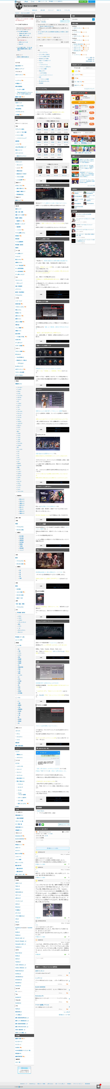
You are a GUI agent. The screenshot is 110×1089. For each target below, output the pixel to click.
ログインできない (19, 375)
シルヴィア (19, 423)
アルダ (18, 433)
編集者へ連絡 (18, 96)
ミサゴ (19, 618)
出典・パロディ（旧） (20, 874)
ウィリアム (19, 395)
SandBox (17, 1047)
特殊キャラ (22, 513)
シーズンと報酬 (42, 68)
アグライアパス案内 (58, 482)
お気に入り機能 (58, 234)
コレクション (19, 775)
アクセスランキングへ (89, 88)
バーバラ (19, 415)
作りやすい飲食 (20, 595)
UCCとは (20, 363)
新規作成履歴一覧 (90, 61)
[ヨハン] (59, 139)
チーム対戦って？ (19, 253)
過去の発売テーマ (19, 65)
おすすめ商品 (43, 73)
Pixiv (16, 922)
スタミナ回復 (19, 592)
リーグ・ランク (58, 385)
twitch (16, 904)
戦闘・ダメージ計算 (19, 214)
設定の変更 (17, 333)
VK (16, 991)
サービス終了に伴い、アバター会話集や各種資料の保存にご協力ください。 (24, 49)
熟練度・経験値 (18, 217)
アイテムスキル (18, 295)
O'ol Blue (17, 973)
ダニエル (46, 129)
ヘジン (18, 409)
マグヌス (19, 421)
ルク (18, 457)
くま (19, 628)
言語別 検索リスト (19, 827)
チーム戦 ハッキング (19, 274)
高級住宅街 (20, 667)
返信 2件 (38, 917)
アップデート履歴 (20, 89)
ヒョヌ (18, 393)
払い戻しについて (58, 800)
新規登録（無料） (83, 1)
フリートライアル (43, 52)
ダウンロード (19, 164)
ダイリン (19, 425)
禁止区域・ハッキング (20, 223)
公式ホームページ (22, 42)
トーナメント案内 (19, 135)
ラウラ (39, 154)
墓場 (19, 673)
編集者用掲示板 (18, 1056)
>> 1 (37, 925)
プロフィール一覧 (19, 821)
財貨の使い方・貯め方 (21, 173)
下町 (19, 715)
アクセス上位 (77, 68)
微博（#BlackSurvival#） (21, 1026)
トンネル (20, 675)
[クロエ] (53, 139)
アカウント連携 (58, 744)
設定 (40, 77)
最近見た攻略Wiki (89, 132)
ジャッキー (19, 387)
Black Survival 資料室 (30, 6)
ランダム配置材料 (58, 294)
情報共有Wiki (24, 1068)
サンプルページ (18, 1041)
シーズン (17, 144)
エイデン (46, 154)
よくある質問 (19, 179)
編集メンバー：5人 (42, 1)
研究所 (19, 691)
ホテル (19, 655)
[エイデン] (46, 152)
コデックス (17, 730)
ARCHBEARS (18, 976)
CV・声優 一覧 (18, 824)
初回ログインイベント (21, 156)
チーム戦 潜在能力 (19, 271)
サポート (57, 798)
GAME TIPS (18, 339)
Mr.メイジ (20, 632)
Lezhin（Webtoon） (19, 964)
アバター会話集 (22, 794)
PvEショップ (19, 283)
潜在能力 (17, 235)
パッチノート (18, 856)
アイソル (56, 175)
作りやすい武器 (20, 529)
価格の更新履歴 (20, 818)
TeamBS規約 (19, 357)
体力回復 (19, 589)
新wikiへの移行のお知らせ (46, 26)
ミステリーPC (20, 766)
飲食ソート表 (19, 598)
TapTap (17, 1008)
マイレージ (19, 769)
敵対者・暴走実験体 (19, 292)
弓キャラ (21, 509)
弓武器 (21, 546)
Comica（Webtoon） (20, 967)
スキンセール (19, 757)
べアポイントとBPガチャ (45, 66)
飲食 (16, 586)
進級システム (58, 341)
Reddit (16, 932)
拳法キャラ (22, 511)
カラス (19, 616)
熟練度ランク (19, 220)
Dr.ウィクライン (21, 630)
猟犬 (19, 624)
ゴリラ (19, 626)
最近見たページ (77, 132)
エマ (18, 461)
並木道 (19, 711)
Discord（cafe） (19, 938)
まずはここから (18, 185)
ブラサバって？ (51, 10)
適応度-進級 (18, 303)
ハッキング (19, 229)
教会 (19, 657)
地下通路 (20, 693)
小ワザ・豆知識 (18, 345)
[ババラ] (48, 172)
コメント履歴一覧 (90, 57)
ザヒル (18, 391)
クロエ (52, 142)
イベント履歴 (18, 859)
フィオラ (19, 389)
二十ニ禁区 (17, 1014)
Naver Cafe (18, 952)
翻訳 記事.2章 (20, 868)
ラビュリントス (18, 280)
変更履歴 (41, 83)
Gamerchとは (32, 1083)
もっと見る (66, 1012)
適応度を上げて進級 (43, 58)
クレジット (19, 772)
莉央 (53, 129)
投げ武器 (21, 542)
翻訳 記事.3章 (20, 871)
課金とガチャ (42, 70)
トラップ (21, 550)
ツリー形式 (50, 833)
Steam (20, 44)
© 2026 (16, 1086)
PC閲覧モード (18, 83)
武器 (16, 523)
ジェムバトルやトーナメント (46, 75)
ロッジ (18, 459)
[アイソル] (56, 172)
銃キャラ (21, 507)
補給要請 (19, 226)
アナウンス (20, 784)
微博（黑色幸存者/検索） (20, 1023)
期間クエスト (58, 428)
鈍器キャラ (22, 503)
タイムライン (19, 736)
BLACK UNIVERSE (19, 838)
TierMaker (17, 947)
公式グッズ (17, 847)
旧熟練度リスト (18, 830)
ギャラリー (17, 850)
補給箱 (16, 247)
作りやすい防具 (20, 563)
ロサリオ (19, 397)
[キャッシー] (64, 172)
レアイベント (18, 289)
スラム (19, 653)
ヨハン (59, 142)
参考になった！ (65, 21)
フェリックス (20, 491)
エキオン (39, 142)
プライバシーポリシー (78, 1083)
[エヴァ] (59, 126)
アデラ (18, 441)
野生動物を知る (20, 194)
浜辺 (19, 687)
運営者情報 (87, 1083)
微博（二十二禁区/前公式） (21, 1020)
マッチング (17, 256)
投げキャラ (22, 505)
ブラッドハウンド (22, 622)
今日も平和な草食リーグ (20, 147)
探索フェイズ (18, 209)
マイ (18, 453)
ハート (18, 429)
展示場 (19, 719)
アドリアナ (19, 443)
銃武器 (21, 544)
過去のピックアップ (19, 68)
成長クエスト (58, 431)
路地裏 (19, 659)
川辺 (19, 707)
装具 (21, 578)
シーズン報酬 (58, 545)
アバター (20, 793)
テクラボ (58, 584)
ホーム (18, 733)
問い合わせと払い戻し (44, 81)
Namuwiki (17, 982)
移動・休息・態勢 (19, 212)
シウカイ (19, 403)
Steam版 (41, 695)
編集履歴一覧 (91, 59)
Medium (17, 935)
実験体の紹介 (34, 10)
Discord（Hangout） (20, 941)
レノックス (19, 449)
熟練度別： (19, 495)
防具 (16, 557)
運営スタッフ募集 (41, 1083)
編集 (27, 1)
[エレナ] (59, 152)
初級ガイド (58, 231)
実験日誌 (17, 324)
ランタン (20, 790)
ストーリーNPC (18, 640)
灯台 (19, 679)
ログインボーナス (19, 153)
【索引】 (41, 45)
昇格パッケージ (18, 150)
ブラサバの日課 (20, 176)
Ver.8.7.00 (39, 811)
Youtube (17, 961)
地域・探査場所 (18, 286)
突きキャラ (22, 501)
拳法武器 (21, 548)
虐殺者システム (18, 262)
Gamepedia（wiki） (19, 944)
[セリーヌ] (66, 139)
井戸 (19, 689)
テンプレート (18, 1044)
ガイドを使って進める (44, 54)
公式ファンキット (19, 74)
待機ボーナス (18, 330)
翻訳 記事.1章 (18, 865)
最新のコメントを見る (53, 848)
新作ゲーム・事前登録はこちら (82, 143)
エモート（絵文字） (22, 797)
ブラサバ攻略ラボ (19, 916)
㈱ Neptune (17, 979)
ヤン (18, 455)
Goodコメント (89, 68)
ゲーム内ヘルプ (18, 342)
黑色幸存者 (17, 1011)
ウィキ (18, 739)
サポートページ (45, 771)
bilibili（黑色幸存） (19, 1029)
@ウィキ (17, 913)
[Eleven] (39, 126)
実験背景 (17, 742)
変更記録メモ (18, 1053)
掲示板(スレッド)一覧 (64, 1014)
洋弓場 (19, 681)
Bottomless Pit (18, 836)
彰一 (18, 431)
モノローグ (20, 787)
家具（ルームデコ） (22, 803)
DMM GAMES (18, 892)
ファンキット (18, 901)
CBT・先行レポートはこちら (82, 152)
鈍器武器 (21, 540)
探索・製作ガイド (20, 188)
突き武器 (21, 538)
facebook (17, 927)
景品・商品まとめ (20, 781)
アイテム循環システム (58, 297)
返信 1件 (38, 954)
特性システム (18, 309)
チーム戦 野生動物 (19, 268)
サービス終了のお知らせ (22, 31)
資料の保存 (43, 10)
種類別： (19, 532)
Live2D (17, 806)
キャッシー (64, 175)
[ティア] (53, 152)
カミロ (18, 435)
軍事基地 (20, 709)
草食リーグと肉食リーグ (45, 60)
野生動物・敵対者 (19, 244)
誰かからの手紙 (18, 853)
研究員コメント (18, 844)
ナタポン (19, 445)
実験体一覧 (59, 10)
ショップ (58, 616)
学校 (19, 669)
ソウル (18, 697)
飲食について (18, 200)
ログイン (92, 1)
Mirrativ (17, 907)
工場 (19, 651)
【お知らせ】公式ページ (24, 33)
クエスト (41, 62)
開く (69, 852)
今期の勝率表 (18, 108)
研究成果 (17, 238)
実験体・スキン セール (58, 587)
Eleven (39, 129)
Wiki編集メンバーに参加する (55, 1)
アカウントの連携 (44, 79)
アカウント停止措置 (19, 372)
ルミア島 (58, 291)
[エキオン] (39, 139)
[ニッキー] (66, 126)
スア (18, 451)
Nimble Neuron (18, 970)
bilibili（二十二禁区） (20, 1032)
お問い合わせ (50, 1083)
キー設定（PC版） (21, 336)
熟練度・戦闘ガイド (21, 191)
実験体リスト (18, 383)
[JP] (40, 172)
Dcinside (17, 985)
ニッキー (66, 129)
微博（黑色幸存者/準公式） (21, 1017)
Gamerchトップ (23, 1083)
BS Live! (17, 354)
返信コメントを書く (41, 864)
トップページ (26, 10)
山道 (19, 671)
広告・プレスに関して (60, 1083)
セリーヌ (66, 142)
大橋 (19, 713)
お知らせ (17, 898)
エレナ (59, 154)
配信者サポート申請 (21, 360)
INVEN (16, 955)
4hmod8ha (43, 21)
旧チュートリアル (19, 862)
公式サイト (17, 102)
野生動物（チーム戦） (20, 637)
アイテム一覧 (66, 10)
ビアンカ (46, 142)
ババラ (48, 175)
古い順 (46, 835)
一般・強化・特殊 (19, 603)
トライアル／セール (19, 111)
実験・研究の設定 (19, 745)
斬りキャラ (22, 499)
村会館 (19, 661)
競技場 (19, 721)
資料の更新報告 (18, 86)
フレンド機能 (18, 327)
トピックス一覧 (91, 185)
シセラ (18, 439)
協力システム (18, 259)
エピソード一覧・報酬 (21, 132)
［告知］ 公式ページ (23, 35)
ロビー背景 (20, 800)
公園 (19, 703)
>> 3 (37, 856)
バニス (18, 437)
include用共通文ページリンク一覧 (22, 1050)
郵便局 (19, 705)
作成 (33, 1)
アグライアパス (44, 64)
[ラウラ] (39, 152)
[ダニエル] (46, 126)
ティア (52, 154)
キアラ (18, 427)
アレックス (19, 411)
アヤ (18, 407)
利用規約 (69, 1083)
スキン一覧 (17, 1062)
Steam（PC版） (20, 105)
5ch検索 (17, 910)
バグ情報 (17, 114)
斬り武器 (21, 536)
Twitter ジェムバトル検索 (57, 657)
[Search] (93, 19)
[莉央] (53, 126)
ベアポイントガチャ (58, 519)
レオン (18, 419)
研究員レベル (18, 312)
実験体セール (19, 754)
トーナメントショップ (21, 138)
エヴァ (59, 129)
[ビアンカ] (46, 139)
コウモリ (20, 620)
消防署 (19, 663)
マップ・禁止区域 (19, 265)
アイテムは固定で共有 (44, 56)
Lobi (16, 919)
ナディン (19, 405)
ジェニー (19, 399)
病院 (19, 683)
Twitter (16, 886)
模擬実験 (17, 141)
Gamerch (18, 2)
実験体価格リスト (19, 815)
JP (40, 175)
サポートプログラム (58, 651)
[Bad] (69, 864)
